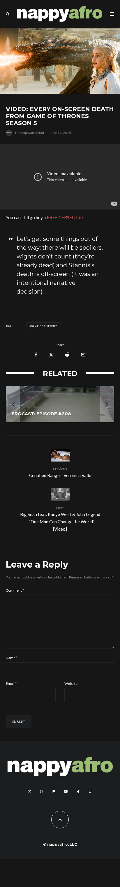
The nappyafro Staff (29, 132)
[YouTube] (66, 791)
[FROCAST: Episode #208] (60, 404)
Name (11, 658)
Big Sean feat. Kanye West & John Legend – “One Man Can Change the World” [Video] (60, 518)
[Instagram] (41, 791)
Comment (15, 590)
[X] (30, 791)
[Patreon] (53, 791)
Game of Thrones (44, 326)
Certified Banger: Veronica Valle (60, 472)
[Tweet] (51, 355)
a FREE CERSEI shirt (63, 217)
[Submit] (67, 355)
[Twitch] (90, 791)
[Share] (36, 355)
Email (11, 683)
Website (70, 683)
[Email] (83, 355)
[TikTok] (78, 791)
